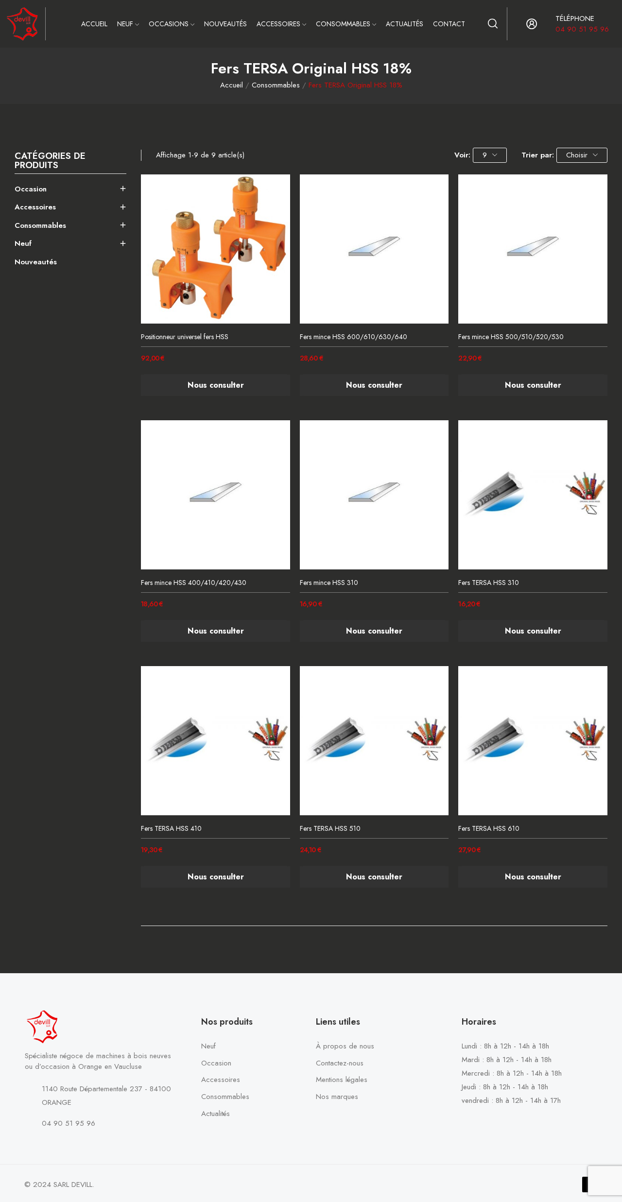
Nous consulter (216, 385)
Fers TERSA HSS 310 (488, 582)
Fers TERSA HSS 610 (488, 828)
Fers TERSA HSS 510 (330, 828)
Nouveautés (36, 262)
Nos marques (337, 1096)
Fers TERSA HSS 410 (171, 828)
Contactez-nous (339, 1063)
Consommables (40, 225)
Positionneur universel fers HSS (184, 337)
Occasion (31, 189)
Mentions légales (341, 1079)
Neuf (23, 243)
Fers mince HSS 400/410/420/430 (193, 582)
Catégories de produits (50, 162)
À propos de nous (345, 1046)
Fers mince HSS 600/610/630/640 (353, 337)
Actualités (215, 1113)
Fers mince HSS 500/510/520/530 (511, 337)
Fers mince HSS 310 (329, 582)
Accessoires (35, 207)
